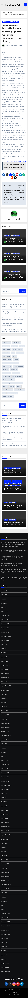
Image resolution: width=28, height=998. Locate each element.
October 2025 (5, 632)
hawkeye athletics (18, 366)
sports (19, 386)
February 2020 (5, 913)
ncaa (12, 379)
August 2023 (5, 740)
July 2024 (4, 694)
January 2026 (5, 619)
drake (14, 356)
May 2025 (4, 653)
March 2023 (4, 760)
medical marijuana (17, 376)
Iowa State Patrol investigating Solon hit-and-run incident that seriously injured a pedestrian (13, 306)
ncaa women (18, 383)
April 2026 (4, 607)
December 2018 (5, 971)
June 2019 (4, 946)
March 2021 (4, 860)
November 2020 (5, 876)
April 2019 (4, 955)
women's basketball (8, 396)
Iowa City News (14, 21)
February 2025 (5, 665)
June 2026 (4, 599)
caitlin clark (6, 352)
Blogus (23, 990)
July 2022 (4, 793)
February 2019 (5, 963)
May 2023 (4, 752)
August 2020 (5, 889)
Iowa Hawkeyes (16, 481)
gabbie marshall (7, 366)
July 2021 (4, 843)
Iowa (6, 502)
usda (4, 393)
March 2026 (4, 611)
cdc (13, 352)
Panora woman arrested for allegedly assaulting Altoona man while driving (14, 507)
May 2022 (4, 802)
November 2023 (5, 727)
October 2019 (5, 930)
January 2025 (5, 669)
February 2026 (5, 615)
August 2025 (5, 640)
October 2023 (5, 731)
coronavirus (20, 352)
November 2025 (5, 628)
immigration (14, 369)
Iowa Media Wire (13, 5)
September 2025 (6, 636)
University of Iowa (16, 483)
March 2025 (4, 661)
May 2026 (4, 603)
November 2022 (5, 777)
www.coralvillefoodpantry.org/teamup (14, 161)
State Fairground (7, 389)
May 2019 (3, 951)
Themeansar (14, 992)
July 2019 (4, 942)
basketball (14, 346)
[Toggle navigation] (2, 5)
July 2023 (4, 744)
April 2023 (4, 756)
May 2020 (4, 901)
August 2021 (4, 839)
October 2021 (5, 831)
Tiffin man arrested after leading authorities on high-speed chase (13, 276)
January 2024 (5, 719)
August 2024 (5, 690)
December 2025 (5, 624)
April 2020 (4, 905)
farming (16, 359)
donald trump (6, 356)
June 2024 (4, 698)
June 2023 (4, 748)
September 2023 (6, 735)
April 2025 (4, 657)
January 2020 (5, 917)
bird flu (22, 346)
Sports (7, 483)
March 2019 (4, 959)
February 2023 (5, 764)
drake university (7, 359)
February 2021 (5, 864)
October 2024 (5, 682)
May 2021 (3, 851)
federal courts (7, 362)
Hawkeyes (8, 481)
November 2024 (5, 677)
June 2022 (4, 797)
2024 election (16, 342)
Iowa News (12, 502)
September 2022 (6, 785)
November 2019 (5, 926)
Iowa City (5, 21)
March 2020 (4, 909)
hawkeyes (5, 369)
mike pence (6, 379)
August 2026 (5, 591)
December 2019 (5, 922)
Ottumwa (11, 386)
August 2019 (4, 938)
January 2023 (5, 768)
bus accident (6, 349)
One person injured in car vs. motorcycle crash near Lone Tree (13, 258)
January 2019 (5, 967)
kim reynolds (6, 376)
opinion (5, 386)
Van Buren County (12, 393)
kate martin (16, 373)
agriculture (6, 346)
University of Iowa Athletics (13, 485)
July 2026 (4, 595)
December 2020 (5, 872)
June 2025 (4, 648)
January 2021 (5, 868)
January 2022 (5, 818)
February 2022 (5, 814)
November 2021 (5, 826)
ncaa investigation (8, 383)
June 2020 (4, 897)
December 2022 (5, 773)
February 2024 (5, 715)
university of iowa (19, 389)
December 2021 (5, 822)
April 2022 (4, 806)
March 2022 (4, 810)
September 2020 (6, 884)
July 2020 (4, 893)
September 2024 (6, 686)
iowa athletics (6, 373)
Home (11, 995)
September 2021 (6, 835)
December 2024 (5, 673)
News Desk (10, 45)
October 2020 (5, 880)
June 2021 (4, 847)
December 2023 (5, 723)
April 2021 (4, 855)
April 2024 (4, 706)
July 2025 (4, 644)
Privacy (16, 994)
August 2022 (5, 789)
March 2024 (4, 711)
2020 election (6, 342)
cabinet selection (17, 349)
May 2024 (4, 702)
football (15, 362)
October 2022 (5, 781)
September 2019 (6, 934)
